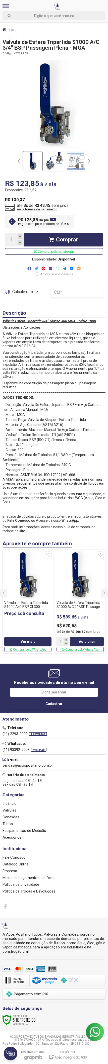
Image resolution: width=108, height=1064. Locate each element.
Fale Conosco (14, 857)
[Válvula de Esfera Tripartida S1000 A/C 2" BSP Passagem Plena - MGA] (80, 601)
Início (13, 30)
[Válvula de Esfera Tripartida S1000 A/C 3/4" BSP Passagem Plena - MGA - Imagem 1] (33, 161)
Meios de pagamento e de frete (29, 877)
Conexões (11, 817)
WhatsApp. (70, 520)
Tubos (8, 824)
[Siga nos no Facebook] (5, 906)
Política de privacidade (21, 884)
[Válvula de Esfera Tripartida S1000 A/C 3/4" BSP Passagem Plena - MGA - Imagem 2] (54, 161)
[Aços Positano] (57, 6)
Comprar (67, 239)
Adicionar (87, 642)
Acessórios (12, 837)
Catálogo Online (16, 864)
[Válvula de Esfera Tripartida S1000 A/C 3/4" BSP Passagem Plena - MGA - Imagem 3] (76, 161)
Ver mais (28, 642)
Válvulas (9, 810)
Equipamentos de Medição (24, 830)
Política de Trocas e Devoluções (29, 891)
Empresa (10, 871)
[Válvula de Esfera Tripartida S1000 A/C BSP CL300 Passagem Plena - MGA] (28, 601)
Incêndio (10, 803)
